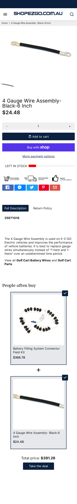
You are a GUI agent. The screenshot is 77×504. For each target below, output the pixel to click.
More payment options (38, 156)
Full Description (15, 208)
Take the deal (38, 466)
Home (4, 23)
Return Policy (42, 208)
